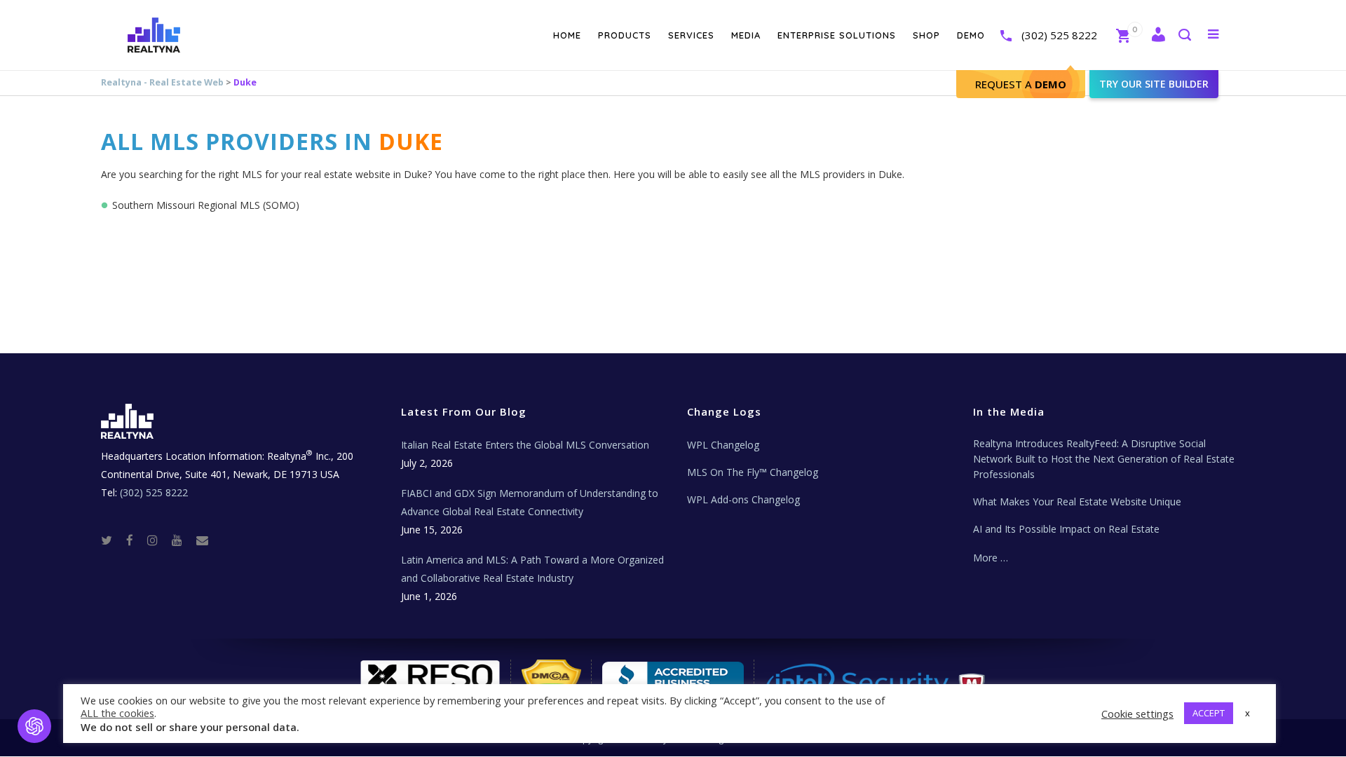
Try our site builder (1154, 83)
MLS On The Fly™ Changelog (752, 472)
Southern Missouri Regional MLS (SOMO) (205, 205)
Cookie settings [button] (1137, 713)
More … (990, 557)
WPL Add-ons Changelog (743, 499)
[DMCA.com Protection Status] (552, 681)
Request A (1020, 84)
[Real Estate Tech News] (202, 539)
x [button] (1247, 713)
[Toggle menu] (1210, 33)
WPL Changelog (723, 444)
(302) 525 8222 (1059, 35)
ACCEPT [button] (1208, 713)
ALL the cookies (117, 713)
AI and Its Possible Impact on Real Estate (1066, 529)
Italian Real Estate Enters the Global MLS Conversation (525, 444)
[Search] (1184, 36)
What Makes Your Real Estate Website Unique (1077, 501)
